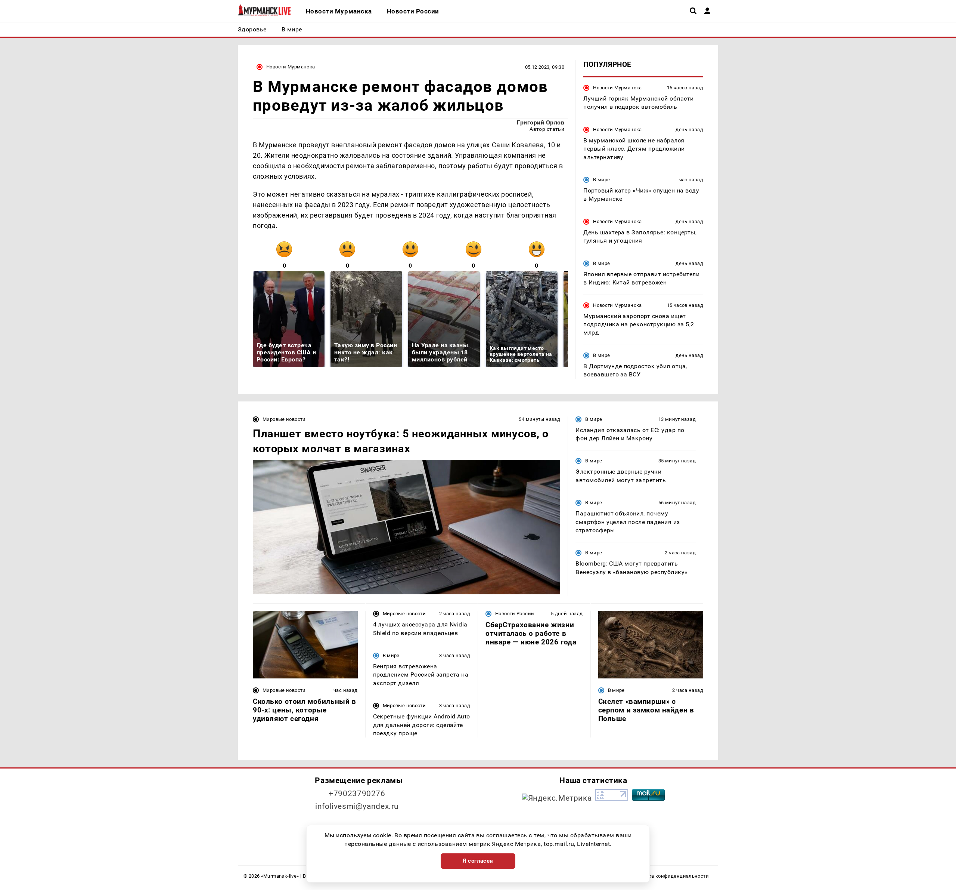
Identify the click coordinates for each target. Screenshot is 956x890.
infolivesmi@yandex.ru (357, 806)
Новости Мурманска (290, 67)
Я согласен (478, 860)
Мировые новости (284, 419)
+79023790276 (357, 793)
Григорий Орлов (540, 122)
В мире (601, 179)
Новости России (514, 613)
